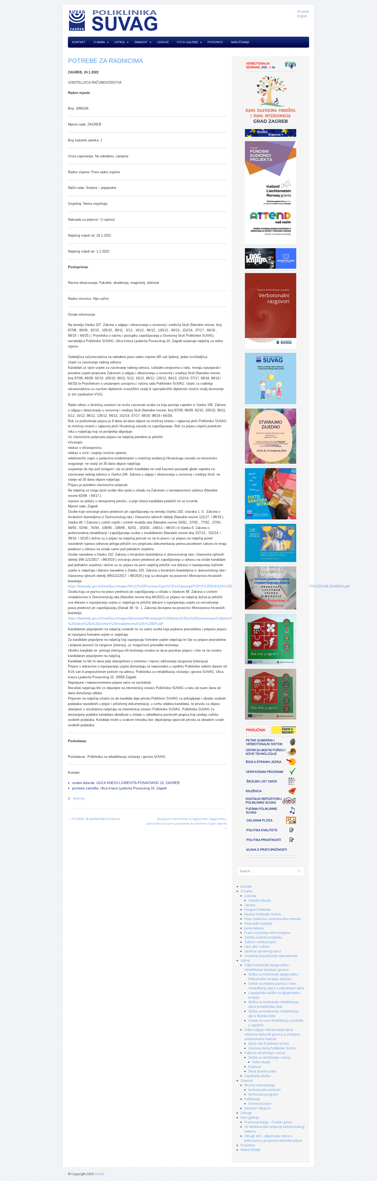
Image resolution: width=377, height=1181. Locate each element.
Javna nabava (254, 928)
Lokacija (250, 896)
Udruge (163, 42)
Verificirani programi (263, 1094)
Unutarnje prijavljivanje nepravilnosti (270, 956)
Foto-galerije (187, 42)
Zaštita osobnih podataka (263, 937)
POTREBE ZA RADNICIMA (105, 60)
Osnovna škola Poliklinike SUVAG (272, 1048)
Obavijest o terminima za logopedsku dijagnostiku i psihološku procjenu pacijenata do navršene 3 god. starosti (186, 823)
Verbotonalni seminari (264, 1090)
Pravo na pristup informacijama (267, 933)
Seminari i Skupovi (257, 1108)
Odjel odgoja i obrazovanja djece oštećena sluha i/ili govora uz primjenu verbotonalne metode (272, 1034)
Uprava (249, 905)
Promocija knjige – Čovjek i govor (268, 1122)
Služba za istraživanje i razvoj (269, 1057)
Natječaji (79, 798)
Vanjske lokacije (259, 900)
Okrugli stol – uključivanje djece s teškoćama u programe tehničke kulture (273, 1138)
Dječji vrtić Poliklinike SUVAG (268, 1043)
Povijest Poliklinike (257, 909)
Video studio (261, 1062)
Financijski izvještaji (258, 923)
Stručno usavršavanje (259, 1085)
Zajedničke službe (257, 1076)
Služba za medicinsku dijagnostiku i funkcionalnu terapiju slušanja (273, 976)
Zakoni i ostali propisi (260, 942)
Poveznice (215, 42)
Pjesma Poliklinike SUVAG (262, 914)
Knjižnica (254, 1066)
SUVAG (99, 1174)
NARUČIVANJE (240, 42)
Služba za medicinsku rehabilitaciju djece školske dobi (273, 1013)
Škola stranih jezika (262, 1071)
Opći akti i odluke (257, 946)
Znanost (140, 42)
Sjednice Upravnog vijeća (262, 951)
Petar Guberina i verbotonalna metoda (272, 919)
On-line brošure (259, 1103)
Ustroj (119, 42)
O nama (99, 42)
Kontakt (78, 42)
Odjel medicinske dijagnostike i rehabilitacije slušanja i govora (267, 967)
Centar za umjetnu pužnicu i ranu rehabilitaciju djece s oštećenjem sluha (276, 985)
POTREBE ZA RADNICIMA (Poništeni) (94, 819)
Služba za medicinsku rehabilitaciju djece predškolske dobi (273, 1004)
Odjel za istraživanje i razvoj (264, 1053)
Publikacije (252, 1099)
